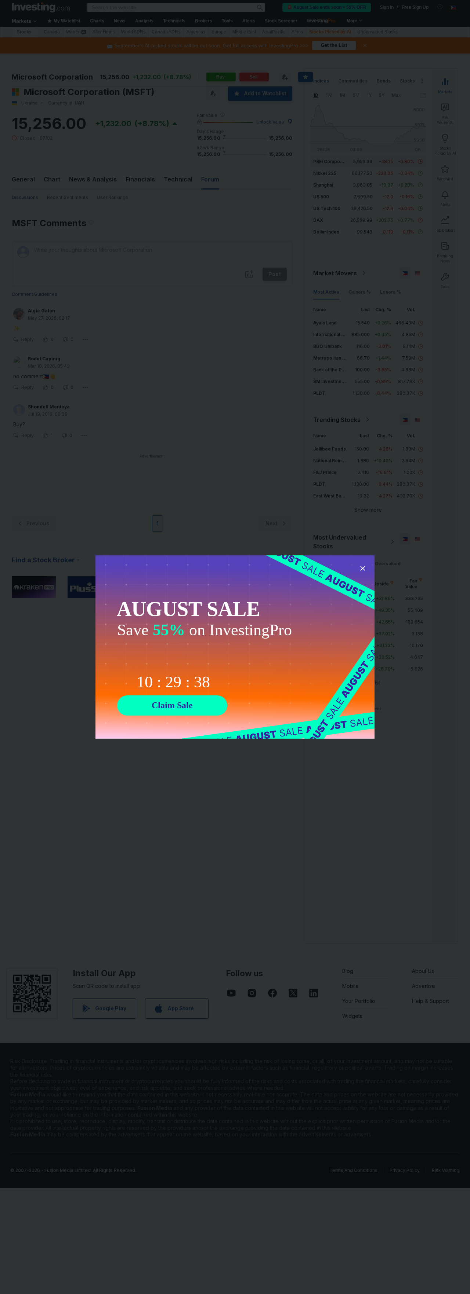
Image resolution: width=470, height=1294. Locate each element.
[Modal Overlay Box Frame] (235, 647)
